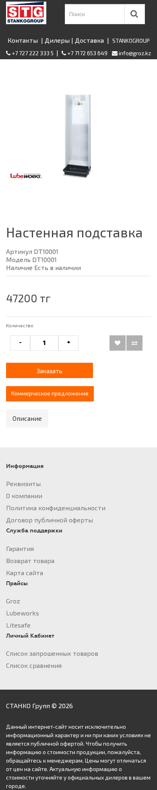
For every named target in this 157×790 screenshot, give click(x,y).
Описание (27, 418)
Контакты (23, 40)
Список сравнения (34, 665)
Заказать (49, 370)
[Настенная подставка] (78, 136)
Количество (19, 325)
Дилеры (57, 40)
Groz (13, 601)
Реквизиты (23, 483)
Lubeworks (22, 613)
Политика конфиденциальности (55, 507)
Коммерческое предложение (50, 393)
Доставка (89, 40)
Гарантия (20, 548)
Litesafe (18, 625)
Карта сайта (24, 572)
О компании (24, 495)
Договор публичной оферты (49, 520)
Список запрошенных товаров (52, 653)
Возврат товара (30, 560)
